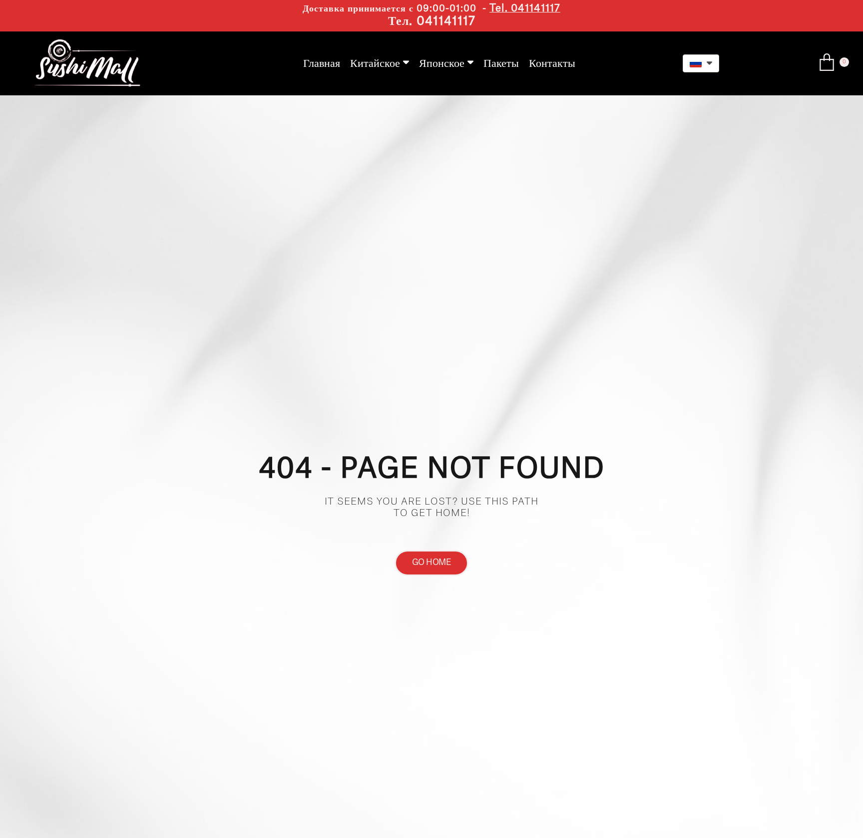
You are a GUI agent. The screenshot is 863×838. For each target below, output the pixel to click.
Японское (441, 63)
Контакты (552, 63)
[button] (701, 63)
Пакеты (501, 63)
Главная (321, 63)
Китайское (375, 63)
